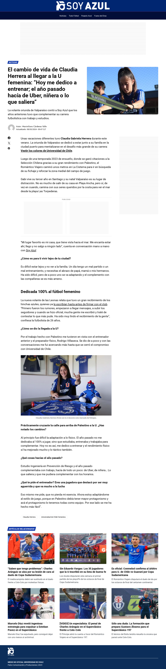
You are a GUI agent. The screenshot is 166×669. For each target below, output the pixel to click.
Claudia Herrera (29, 517)
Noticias (13, 62)
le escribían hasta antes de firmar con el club (80, 304)
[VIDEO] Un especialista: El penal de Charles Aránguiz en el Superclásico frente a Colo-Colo (80, 627)
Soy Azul (31, 250)
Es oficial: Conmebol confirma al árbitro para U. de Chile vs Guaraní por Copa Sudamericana (134, 572)
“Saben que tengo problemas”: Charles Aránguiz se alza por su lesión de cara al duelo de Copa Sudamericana (31, 572)
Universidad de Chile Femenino (53, 517)
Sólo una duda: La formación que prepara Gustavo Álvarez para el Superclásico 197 (130, 627)
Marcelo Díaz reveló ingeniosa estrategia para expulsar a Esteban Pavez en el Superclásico (28, 627)
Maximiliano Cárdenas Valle (34, 126)
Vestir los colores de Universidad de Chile (46, 150)
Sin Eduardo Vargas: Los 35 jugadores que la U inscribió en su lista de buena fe (83, 570)
